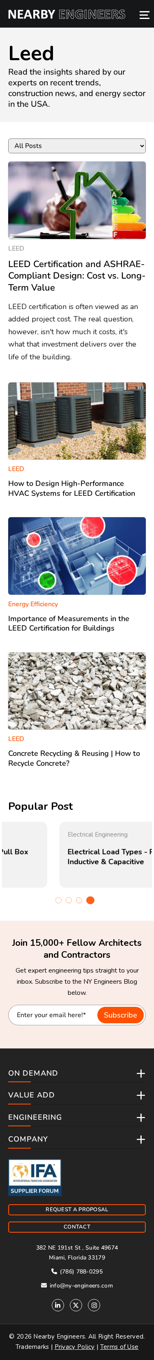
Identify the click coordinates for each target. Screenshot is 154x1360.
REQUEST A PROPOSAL (77, 1209)
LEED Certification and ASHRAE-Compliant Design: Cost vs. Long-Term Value (76, 276)
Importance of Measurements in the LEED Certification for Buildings (68, 623)
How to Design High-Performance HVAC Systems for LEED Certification (71, 488)
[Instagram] (94, 1305)
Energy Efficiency (33, 604)
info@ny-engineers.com (80, 1286)
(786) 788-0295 (80, 1272)
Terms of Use (119, 1347)
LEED (16, 248)
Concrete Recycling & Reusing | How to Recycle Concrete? (74, 758)
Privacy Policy (75, 1347)
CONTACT (77, 1227)
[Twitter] (76, 1305)
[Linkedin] (58, 1305)
